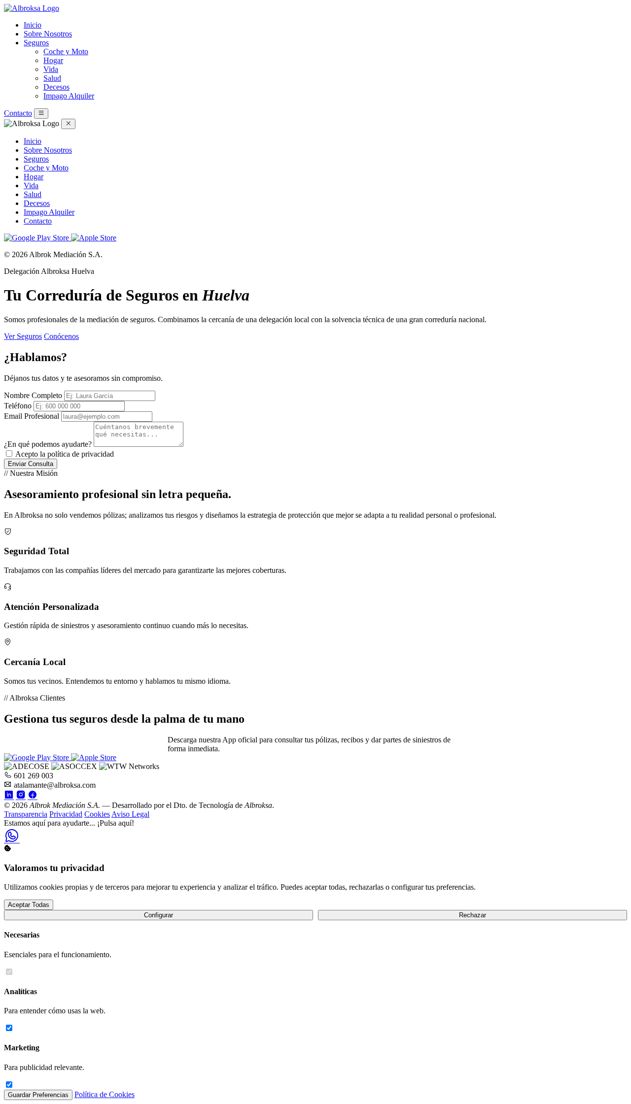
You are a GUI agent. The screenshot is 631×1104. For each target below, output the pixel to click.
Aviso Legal (130, 814)
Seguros (36, 42)
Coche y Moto (65, 51)
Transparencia (25, 814)
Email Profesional (31, 416)
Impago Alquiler (68, 96)
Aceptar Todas (28, 904)
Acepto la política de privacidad (64, 454)
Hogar (53, 60)
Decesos (56, 87)
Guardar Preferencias (38, 1095)
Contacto (18, 113)
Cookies (97, 814)
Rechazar (472, 915)
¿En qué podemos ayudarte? (48, 444)
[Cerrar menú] (68, 124)
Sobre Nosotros (48, 34)
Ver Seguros (23, 336)
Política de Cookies (104, 1094)
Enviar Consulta (30, 464)
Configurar (158, 915)
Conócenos (61, 336)
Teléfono (18, 405)
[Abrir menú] (41, 113)
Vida (50, 69)
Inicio (32, 25)
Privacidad (65, 814)
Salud (52, 78)
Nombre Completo (33, 395)
